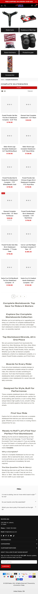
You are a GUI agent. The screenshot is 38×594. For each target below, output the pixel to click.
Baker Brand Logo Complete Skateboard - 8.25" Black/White (28, 149)
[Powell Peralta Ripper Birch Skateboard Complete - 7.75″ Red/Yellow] (28, 200)
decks (23, 394)
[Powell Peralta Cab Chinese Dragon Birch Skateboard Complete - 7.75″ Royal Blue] (28, 167)
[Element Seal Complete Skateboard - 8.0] (28, 104)
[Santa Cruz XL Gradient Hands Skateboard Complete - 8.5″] (28, 267)
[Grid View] (2, 91)
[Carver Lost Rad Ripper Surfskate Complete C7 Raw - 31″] (28, 233)
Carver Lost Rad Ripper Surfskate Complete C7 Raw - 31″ (28, 247)
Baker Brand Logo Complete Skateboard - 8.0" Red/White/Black (9, 149)
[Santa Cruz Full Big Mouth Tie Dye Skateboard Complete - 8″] (9, 267)
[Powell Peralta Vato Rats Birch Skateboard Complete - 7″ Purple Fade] (9, 233)
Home (2, 79)
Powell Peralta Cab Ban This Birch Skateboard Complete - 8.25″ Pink (9, 118)
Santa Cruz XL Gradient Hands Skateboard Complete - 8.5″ (28, 280)
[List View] (5, 91)
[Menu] (1, 5)
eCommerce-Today (18, 585)
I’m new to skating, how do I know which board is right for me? (18, 495)
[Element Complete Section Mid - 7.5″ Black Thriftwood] (9, 200)
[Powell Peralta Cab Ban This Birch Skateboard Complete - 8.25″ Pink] (9, 104)
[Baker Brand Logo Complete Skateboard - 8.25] (28, 135)
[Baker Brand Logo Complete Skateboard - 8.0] (9, 135)
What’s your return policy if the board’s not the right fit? (17, 508)
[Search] (5, 5)
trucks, (22, 401)
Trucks (23, 439)
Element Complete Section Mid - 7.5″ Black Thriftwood (10, 213)
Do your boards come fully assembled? (13, 502)
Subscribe (5, 566)
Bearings (30, 439)
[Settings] (32, 5)
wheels (4, 403)
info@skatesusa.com (11, 532)
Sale (3, 193)
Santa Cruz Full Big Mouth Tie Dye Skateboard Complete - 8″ (9, 280)
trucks (4, 459)
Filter (19, 87)
